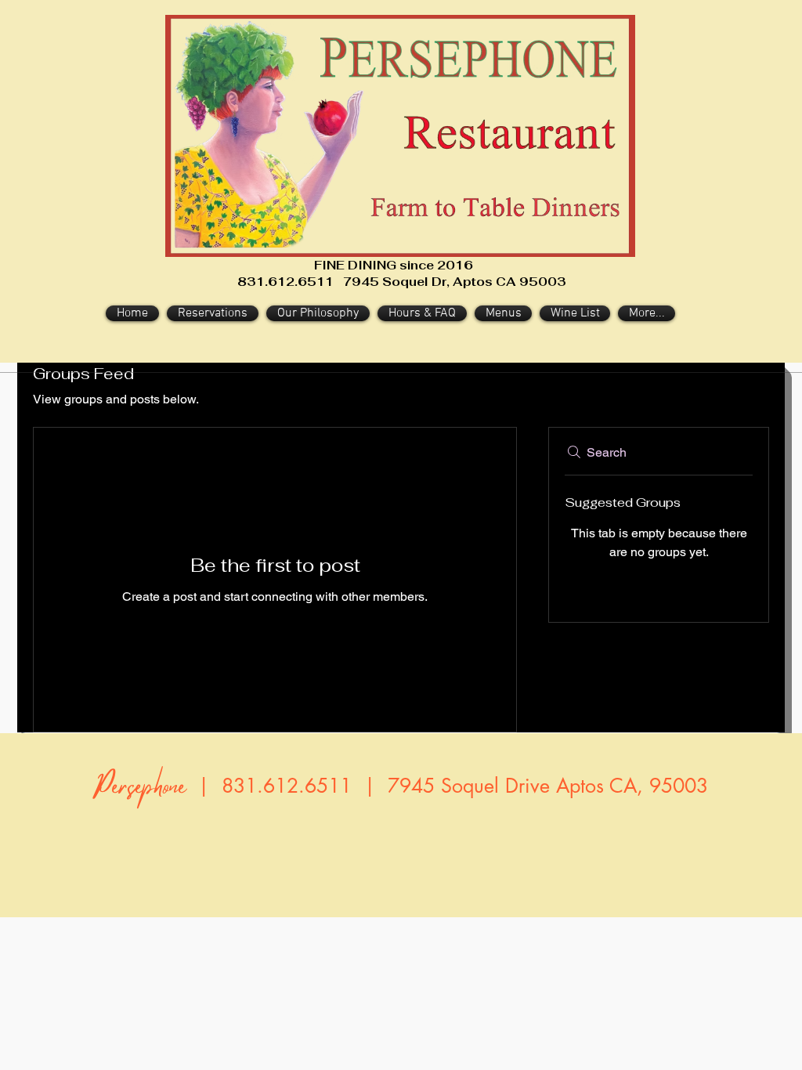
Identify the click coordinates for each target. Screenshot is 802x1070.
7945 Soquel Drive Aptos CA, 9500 (542, 785)
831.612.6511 (287, 785)
